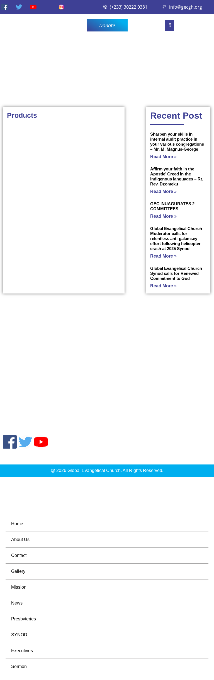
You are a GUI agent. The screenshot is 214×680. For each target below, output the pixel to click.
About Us (20, 539)
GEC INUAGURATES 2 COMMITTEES (172, 206)
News (17, 603)
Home (17, 523)
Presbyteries (23, 619)
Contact (18, 555)
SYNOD (19, 634)
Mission (18, 587)
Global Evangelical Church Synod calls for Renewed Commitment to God (176, 273)
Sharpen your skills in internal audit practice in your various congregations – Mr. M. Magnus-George (177, 141)
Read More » (163, 156)
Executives (22, 650)
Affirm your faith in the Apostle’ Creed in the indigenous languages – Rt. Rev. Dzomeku (176, 176)
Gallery (18, 571)
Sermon (19, 666)
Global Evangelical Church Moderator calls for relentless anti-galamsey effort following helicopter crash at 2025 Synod (176, 238)
